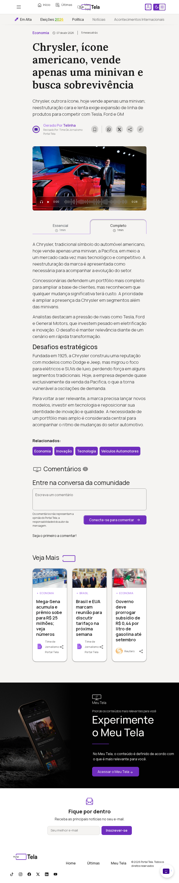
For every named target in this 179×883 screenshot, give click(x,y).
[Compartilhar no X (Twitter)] (119, 129)
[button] (115, 519)
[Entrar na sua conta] (148, 7)
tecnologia (86, 451)
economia (42, 451)
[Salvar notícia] (94, 129)
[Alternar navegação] (19, 6)
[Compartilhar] (63, 646)
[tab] (60, 226)
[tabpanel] (89, 334)
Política (78, 19)
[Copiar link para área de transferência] (140, 129)
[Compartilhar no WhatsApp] (108, 129)
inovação (64, 451)
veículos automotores (120, 451)
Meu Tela (118, 863)
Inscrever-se (116, 830)
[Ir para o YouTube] (55, 874)
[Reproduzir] (48, 202)
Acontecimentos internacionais (139, 19)
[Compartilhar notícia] (129, 129)
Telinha (69, 125)
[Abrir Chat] (167, 871)
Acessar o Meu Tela (113, 771)
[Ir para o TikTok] (11, 874)
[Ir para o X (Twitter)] (38, 874)
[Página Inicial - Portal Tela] (89, 7)
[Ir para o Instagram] (20, 874)
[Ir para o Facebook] (29, 874)
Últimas (66, 5)
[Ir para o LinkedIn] (46, 874)
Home (71, 863)
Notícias (99, 19)
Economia (41, 32)
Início (46, 5)
